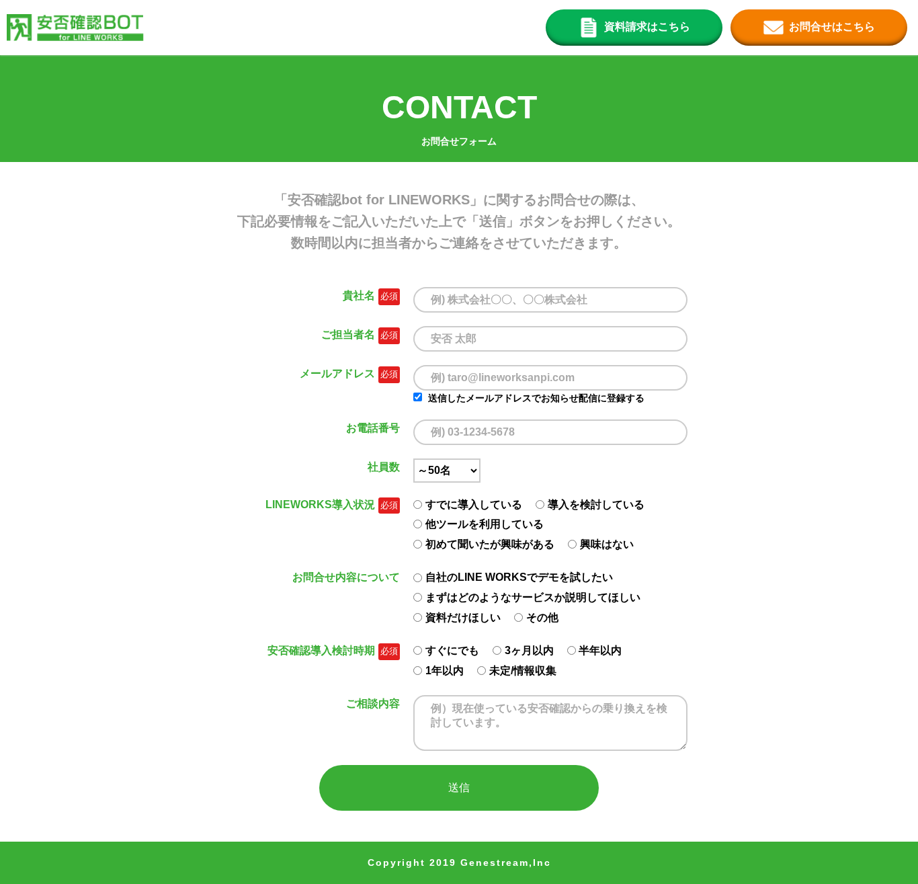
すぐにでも (452, 650)
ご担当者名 (348, 334)
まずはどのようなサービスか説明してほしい (532, 597)
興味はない (607, 544)
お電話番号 (373, 428)
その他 (542, 617)
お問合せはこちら (832, 26)
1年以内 (444, 670)
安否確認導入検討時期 (321, 650)
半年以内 (600, 650)
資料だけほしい (463, 617)
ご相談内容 (373, 703)
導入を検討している (596, 504)
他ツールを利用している (484, 524)
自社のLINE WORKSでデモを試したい (519, 577)
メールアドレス (337, 373)
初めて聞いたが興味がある (489, 544)
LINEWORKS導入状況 (320, 504)
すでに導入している (473, 504)
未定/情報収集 (522, 670)
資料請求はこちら (647, 26)
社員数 (384, 467)
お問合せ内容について (346, 577)
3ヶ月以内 (529, 650)
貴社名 (359, 295)
